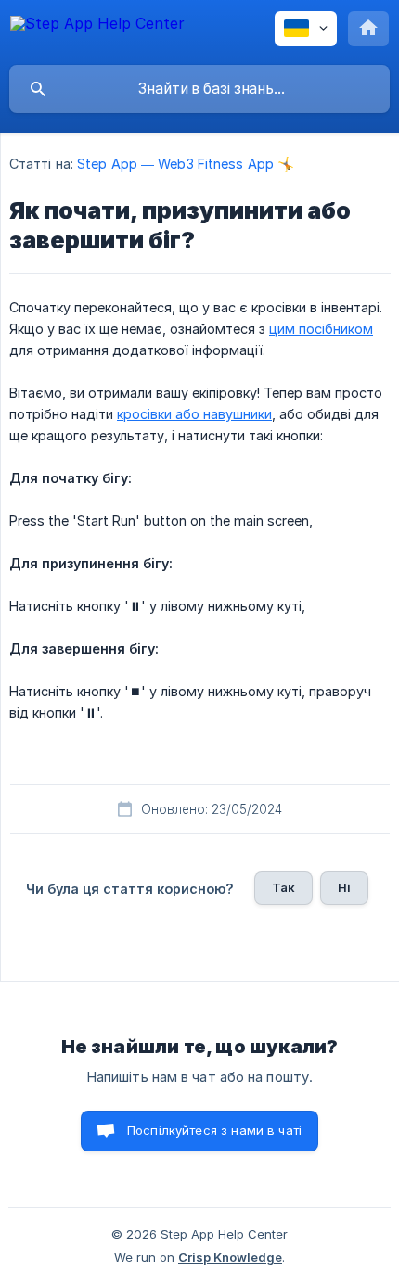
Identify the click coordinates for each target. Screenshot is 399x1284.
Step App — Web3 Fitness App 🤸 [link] (185, 164)
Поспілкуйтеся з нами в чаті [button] (214, 1130)
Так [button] (283, 887)
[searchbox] (199, 89)
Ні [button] (344, 887)
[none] (97, 32)
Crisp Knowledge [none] (230, 1257)
